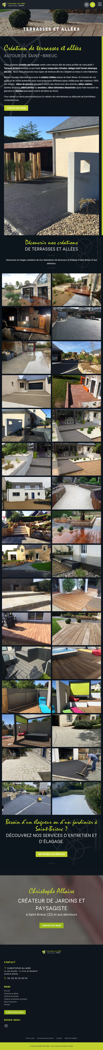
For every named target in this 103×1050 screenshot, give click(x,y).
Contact (7, 1005)
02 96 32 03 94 (19, 978)
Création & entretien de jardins (15, 999)
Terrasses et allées (11, 994)
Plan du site (30, 1038)
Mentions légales (71, 1038)
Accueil (7, 991)
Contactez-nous (16, 108)
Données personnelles (45, 1038)
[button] (51, 953)
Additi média (68, 1046)
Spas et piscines (10, 1002)
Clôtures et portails (11, 996)
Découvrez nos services (51, 854)
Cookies (59, 1038)
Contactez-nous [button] (15, 1012)
